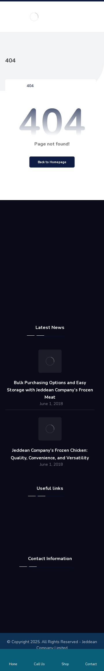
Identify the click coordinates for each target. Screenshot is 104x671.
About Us (53, 516)
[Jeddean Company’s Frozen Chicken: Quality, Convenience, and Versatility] (50, 428)
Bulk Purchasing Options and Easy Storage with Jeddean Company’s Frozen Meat (50, 390)
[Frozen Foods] (34, 16)
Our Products (53, 537)
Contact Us (53, 523)
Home (53, 509)
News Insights (53, 530)
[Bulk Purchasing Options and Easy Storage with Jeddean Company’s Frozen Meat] (50, 361)
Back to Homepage (52, 162)
